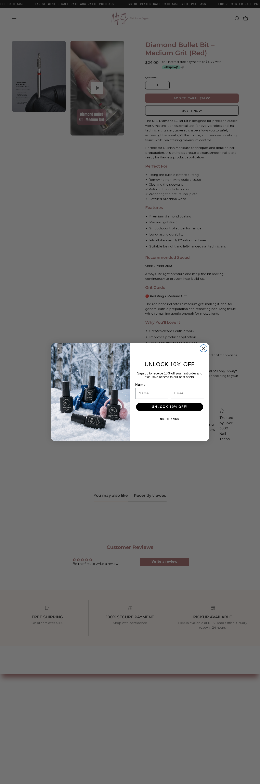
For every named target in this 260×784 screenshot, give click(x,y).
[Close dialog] (203, 348)
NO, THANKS (169, 419)
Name (140, 384)
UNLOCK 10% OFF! (170, 407)
